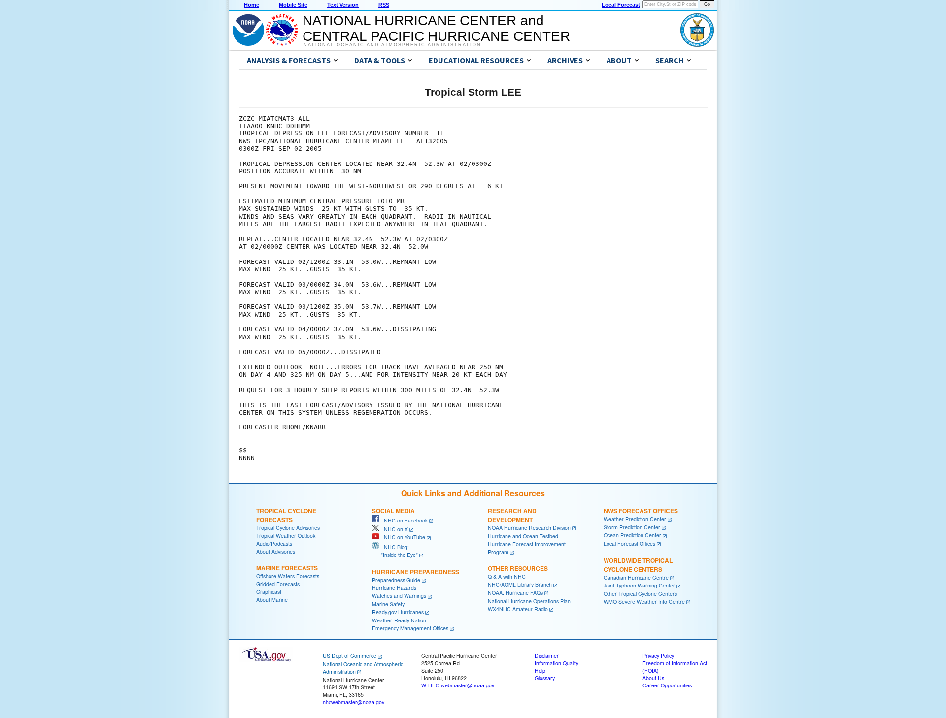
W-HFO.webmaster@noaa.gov (457, 685)
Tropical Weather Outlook (285, 535)
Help (540, 670)
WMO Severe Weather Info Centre (644, 601)
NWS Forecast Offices (641, 510)
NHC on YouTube (402, 537)
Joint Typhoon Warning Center (639, 585)
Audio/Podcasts (274, 543)
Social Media (393, 510)
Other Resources (518, 568)
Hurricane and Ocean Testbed (523, 536)
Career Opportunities (667, 685)
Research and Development (512, 515)
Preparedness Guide (396, 580)
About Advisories (275, 551)
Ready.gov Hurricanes (398, 612)
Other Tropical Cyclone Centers (640, 593)
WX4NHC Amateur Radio (518, 609)
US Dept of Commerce (349, 655)
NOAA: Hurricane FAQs (515, 592)
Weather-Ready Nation (399, 620)
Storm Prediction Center (632, 527)
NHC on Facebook (403, 520)
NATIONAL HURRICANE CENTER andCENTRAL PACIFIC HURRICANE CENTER (436, 28)
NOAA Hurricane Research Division (529, 527)
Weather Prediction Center (635, 518)
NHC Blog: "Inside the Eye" (395, 550)
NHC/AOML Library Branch (520, 584)
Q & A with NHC (507, 576)
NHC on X (393, 529)
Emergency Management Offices (410, 628)
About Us (653, 678)
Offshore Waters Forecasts (287, 576)
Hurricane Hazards (394, 587)
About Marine (272, 599)
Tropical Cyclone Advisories (288, 527)
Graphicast (268, 591)
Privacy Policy (658, 655)
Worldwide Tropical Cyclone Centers (638, 565)
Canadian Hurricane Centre (636, 577)
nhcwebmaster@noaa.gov (353, 702)
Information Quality (556, 663)
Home (251, 5)
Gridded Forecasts (278, 583)
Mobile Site (293, 5)
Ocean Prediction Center (632, 535)
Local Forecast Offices (629, 543)
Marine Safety (388, 604)
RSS (383, 5)
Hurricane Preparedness (415, 571)
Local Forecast (621, 5)
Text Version (343, 5)
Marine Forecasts (287, 567)
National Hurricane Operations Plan (529, 601)
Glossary (545, 678)
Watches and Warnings (399, 595)
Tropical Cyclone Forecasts (286, 515)
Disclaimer (547, 655)
